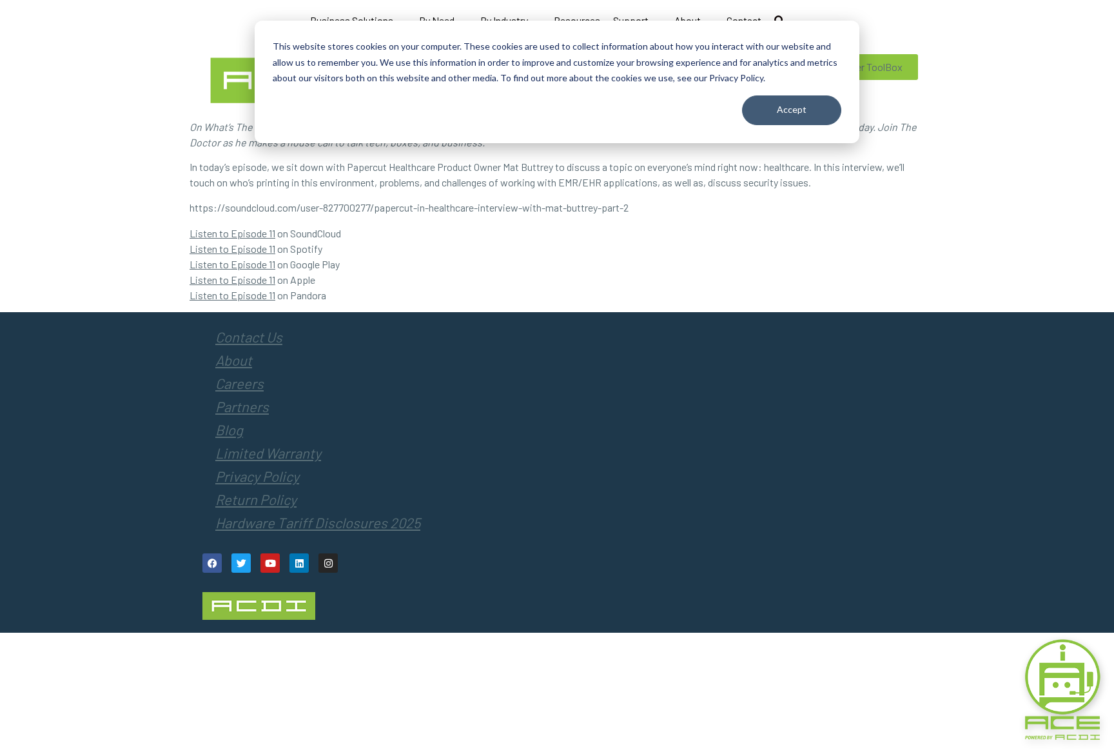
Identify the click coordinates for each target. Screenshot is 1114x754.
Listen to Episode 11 (232, 233)
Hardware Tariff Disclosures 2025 (317, 522)
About (233, 360)
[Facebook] (212, 563)
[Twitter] (241, 563)
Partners (242, 406)
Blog (229, 429)
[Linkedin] (299, 563)
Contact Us (248, 336)
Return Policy (256, 499)
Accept (791, 109)
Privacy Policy (257, 476)
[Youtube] (270, 563)
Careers (239, 383)
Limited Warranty (268, 452)
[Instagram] (328, 563)
